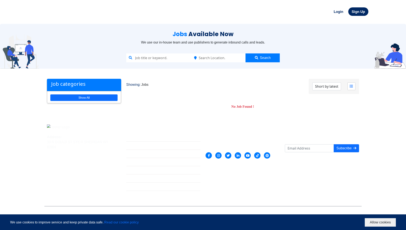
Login (338, 12)
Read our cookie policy (121, 222)
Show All (84, 97)
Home (130, 138)
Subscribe (344, 148)
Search (265, 58)
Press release (136, 179)
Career (131, 163)
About (130, 146)
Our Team (133, 155)
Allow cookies (380, 222)
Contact (132, 187)
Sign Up (358, 12)
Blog (129, 171)
